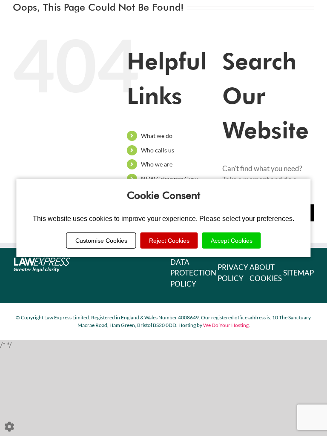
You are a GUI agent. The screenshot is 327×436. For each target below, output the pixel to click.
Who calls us (157, 150)
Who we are (156, 164)
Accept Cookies (231, 240)
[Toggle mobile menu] (309, 13)
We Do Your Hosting (226, 325)
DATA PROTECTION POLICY (193, 273)
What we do (156, 135)
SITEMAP (298, 272)
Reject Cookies (169, 240)
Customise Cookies (101, 240)
